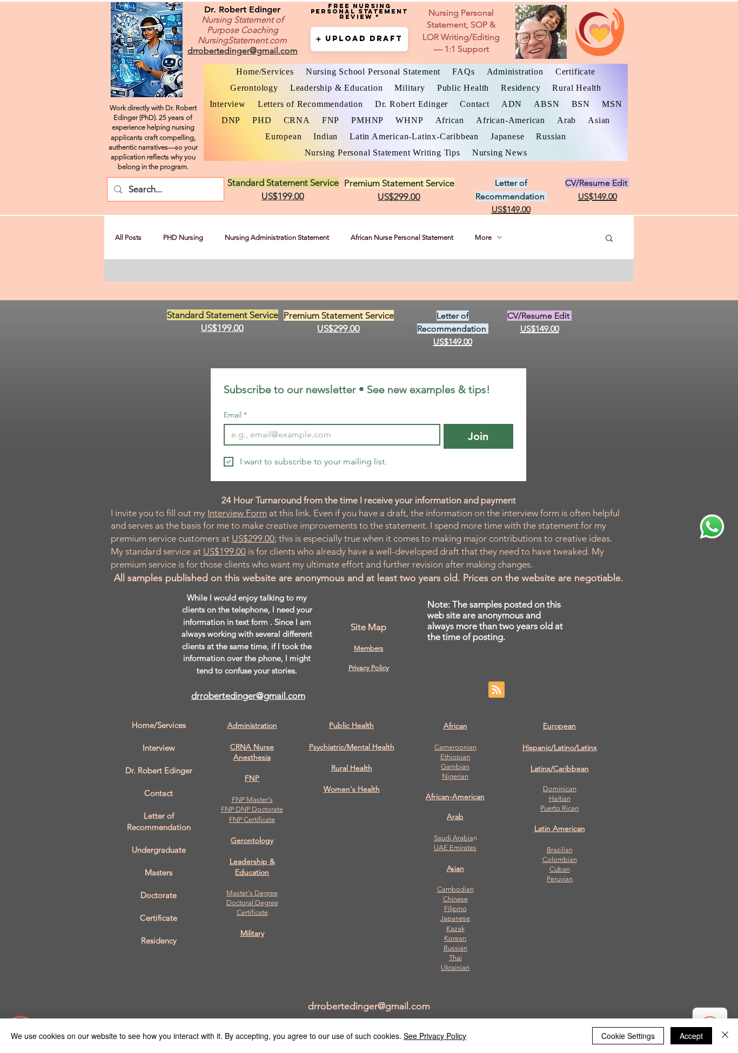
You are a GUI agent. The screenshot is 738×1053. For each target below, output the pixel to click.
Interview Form (237, 513)
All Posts (128, 237)
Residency (159, 940)
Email (235, 415)
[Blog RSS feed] (496, 690)
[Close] (725, 1035)
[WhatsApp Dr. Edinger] (712, 526)
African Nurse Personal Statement (402, 237)
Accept (691, 1035)
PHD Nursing (183, 237)
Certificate (252, 912)
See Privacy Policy (435, 1035)
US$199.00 (224, 551)
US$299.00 (253, 538)
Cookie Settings (628, 1035)
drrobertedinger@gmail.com (248, 695)
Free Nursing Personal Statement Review (359, 11)
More (483, 237)
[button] (359, 39)
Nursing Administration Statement (277, 237)
